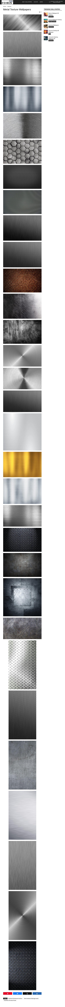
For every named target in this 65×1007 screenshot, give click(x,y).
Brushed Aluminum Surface (15, 998)
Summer (51, 27)
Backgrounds (52, 21)
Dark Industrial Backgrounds (31, 998)
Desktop (51, 16)
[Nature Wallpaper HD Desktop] (46, 14)
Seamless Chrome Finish (10, 1000)
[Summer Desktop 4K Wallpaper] (46, 32)
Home (4, 6)
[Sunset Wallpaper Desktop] (46, 21)
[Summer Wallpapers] (46, 26)
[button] (56, 1)
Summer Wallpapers (54, 25)
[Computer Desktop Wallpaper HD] (46, 38)
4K (49, 34)
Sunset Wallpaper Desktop (55, 19)
